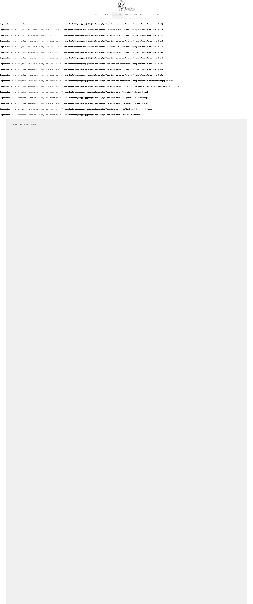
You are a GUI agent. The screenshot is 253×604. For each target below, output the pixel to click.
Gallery (117, 14)
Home (96, 14)
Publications (153, 14)
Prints (127, 14)
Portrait (106, 14)
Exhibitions (139, 14)
